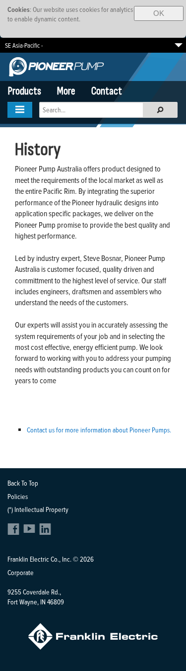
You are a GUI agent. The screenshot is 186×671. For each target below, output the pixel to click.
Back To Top (22, 483)
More (66, 91)
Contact (106, 91)
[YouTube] (30, 532)
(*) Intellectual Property (37, 509)
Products (24, 91)
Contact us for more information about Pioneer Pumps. (99, 429)
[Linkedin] (45, 532)
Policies (17, 496)
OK (158, 13)
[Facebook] (14, 532)
